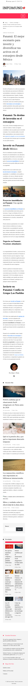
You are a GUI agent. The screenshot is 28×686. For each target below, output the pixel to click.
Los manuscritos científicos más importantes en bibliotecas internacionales (13, 475)
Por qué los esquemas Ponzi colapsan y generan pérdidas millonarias (8, 556)
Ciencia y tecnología (8, 32)
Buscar (7, 526)
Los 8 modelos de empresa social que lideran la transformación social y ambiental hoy (9, 584)
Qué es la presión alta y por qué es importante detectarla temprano (13, 439)
